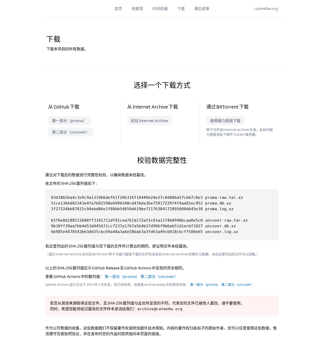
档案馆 (137, 8)
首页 (118, 8)
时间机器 (160, 8)
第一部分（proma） (69, 120)
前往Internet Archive (149, 120)
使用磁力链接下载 (225, 120)
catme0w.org (266, 8)
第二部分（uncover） (70, 132)
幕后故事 (201, 8)
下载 (181, 8)
